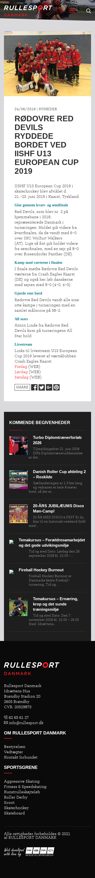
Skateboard (14, 813)
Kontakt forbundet (20, 757)
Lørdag (21, 372)
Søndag (21, 377)
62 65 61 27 (18, 717)
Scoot (9, 802)
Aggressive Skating (22, 781)
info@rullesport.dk (25, 723)
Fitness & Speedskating (25, 787)
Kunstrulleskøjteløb (22, 792)
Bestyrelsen (14, 747)
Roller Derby (15, 797)
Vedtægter (13, 752)
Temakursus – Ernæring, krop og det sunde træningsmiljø (55, 604)
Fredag (21, 366)
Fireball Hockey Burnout (41, 570)
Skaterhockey (16, 808)
